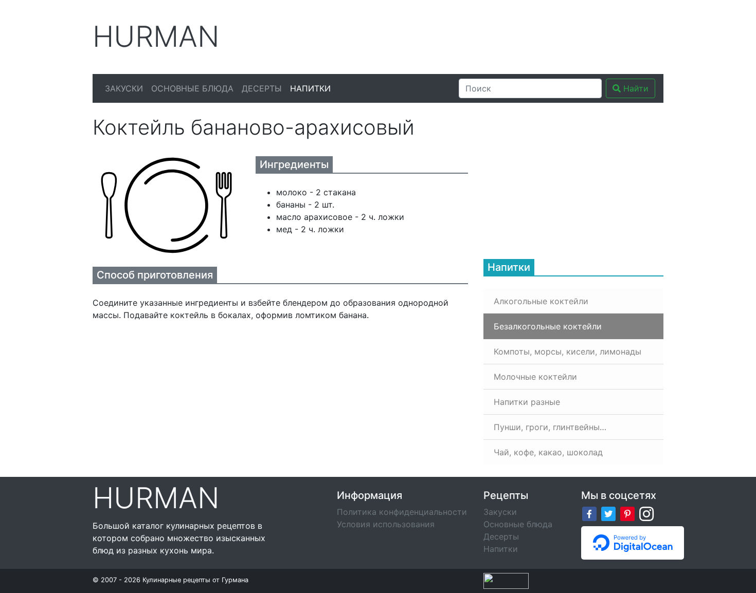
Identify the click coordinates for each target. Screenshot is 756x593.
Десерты (262, 88)
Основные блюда (192, 88)
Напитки (310, 88)
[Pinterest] (627, 513)
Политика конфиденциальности (402, 512)
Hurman (156, 37)
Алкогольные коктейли (541, 301)
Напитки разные (527, 402)
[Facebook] (589, 513)
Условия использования (386, 524)
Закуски (124, 88)
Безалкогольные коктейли (548, 326)
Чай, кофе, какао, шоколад (548, 452)
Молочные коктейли (535, 377)
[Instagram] (646, 513)
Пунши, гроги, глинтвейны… (550, 427)
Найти (635, 88)
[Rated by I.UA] (506, 580)
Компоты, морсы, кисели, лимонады (567, 351)
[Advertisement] (475, 35)
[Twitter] (608, 513)
